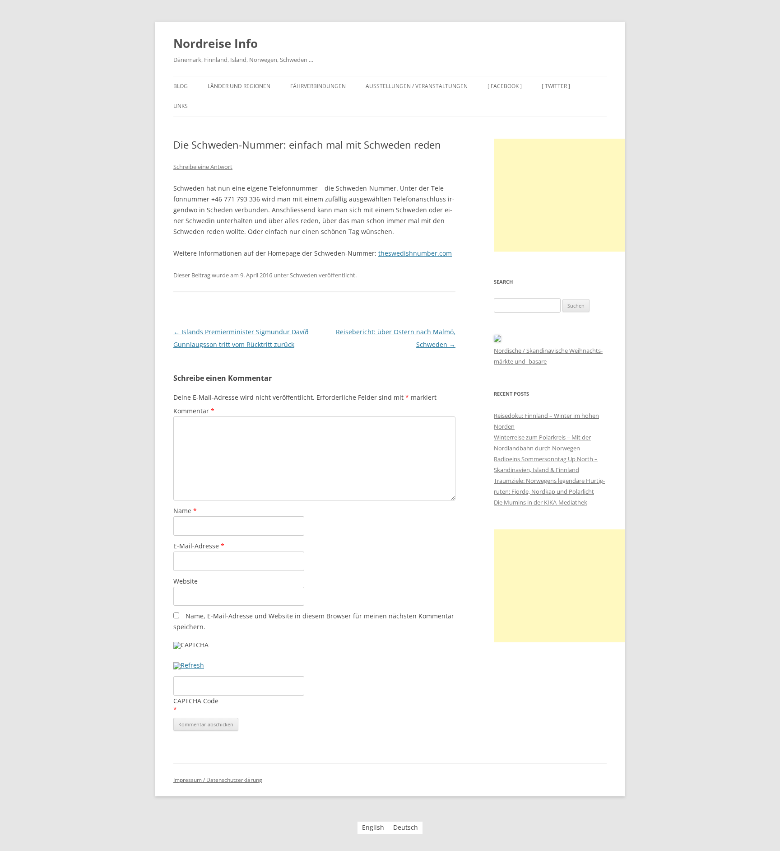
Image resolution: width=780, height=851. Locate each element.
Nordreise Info (215, 43)
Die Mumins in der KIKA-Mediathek (540, 502)
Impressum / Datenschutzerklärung (217, 780)
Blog (180, 86)
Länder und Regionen (239, 86)
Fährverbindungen (318, 86)
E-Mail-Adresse (198, 546)
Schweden (303, 275)
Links (180, 106)
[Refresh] (188, 666)
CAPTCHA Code (195, 701)
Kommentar (193, 411)
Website (185, 581)
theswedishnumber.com (415, 253)
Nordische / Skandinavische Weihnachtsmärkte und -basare (548, 355)
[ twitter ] (556, 86)
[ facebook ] (505, 86)
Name (185, 510)
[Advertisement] (561, 195)
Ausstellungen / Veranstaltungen (417, 86)
